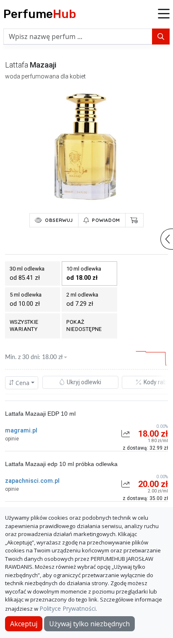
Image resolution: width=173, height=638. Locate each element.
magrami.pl (21, 430)
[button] (164, 14)
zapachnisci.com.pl (32, 480)
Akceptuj (23, 623)
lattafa (16, 64)
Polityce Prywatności (67, 608)
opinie (12, 439)
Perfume (39, 14)
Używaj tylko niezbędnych (89, 623)
